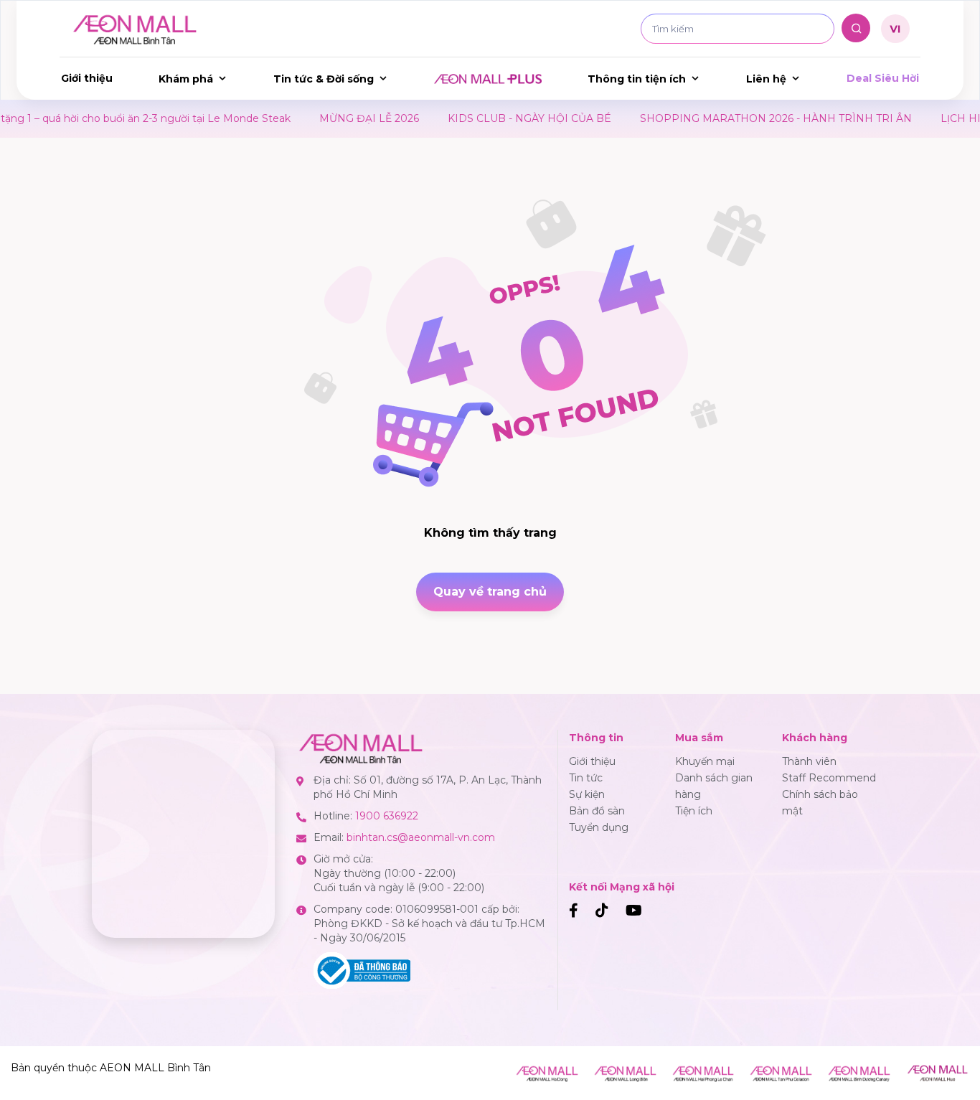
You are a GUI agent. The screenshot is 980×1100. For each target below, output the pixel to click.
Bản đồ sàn (597, 810)
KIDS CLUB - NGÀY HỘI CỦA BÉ (496, 118)
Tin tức (586, 777)
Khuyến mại (705, 761)
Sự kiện (587, 794)
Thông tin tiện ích (637, 78)
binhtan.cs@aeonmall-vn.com (421, 837)
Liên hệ (766, 78)
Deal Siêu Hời (883, 78)
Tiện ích (693, 810)
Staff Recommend (829, 777)
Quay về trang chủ (490, 591)
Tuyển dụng (598, 827)
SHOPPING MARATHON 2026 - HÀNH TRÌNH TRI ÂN (742, 118)
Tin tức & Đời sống (323, 78)
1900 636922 (386, 815)
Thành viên (809, 761)
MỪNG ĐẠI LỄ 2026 (335, 118)
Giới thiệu (87, 78)
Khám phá (186, 78)
